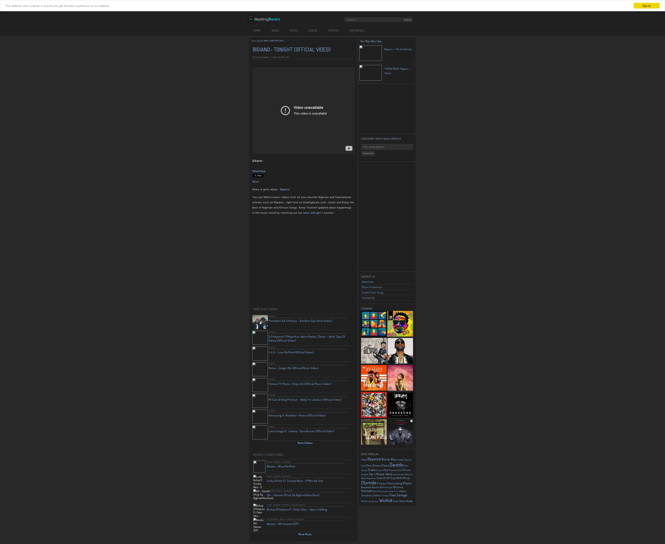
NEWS (275, 30)
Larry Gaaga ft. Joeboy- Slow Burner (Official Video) (301, 431)
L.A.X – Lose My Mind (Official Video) (291, 352)
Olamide (368, 482)
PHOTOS (334, 30)
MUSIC (294, 30)
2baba (364, 459)
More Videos (305, 443)
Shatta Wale (388, 491)
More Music (305, 534)
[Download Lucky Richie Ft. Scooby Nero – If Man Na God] (348, 480)
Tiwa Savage (398, 495)
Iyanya (364, 474)
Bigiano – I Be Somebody (398, 49)
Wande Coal (374, 501)
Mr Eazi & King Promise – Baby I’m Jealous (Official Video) (305, 399)
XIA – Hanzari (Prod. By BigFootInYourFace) (293, 495)
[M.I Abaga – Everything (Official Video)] (400, 432)
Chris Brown (373, 465)
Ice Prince (404, 470)
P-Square (382, 483)
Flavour (393, 470)
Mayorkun (371, 478)
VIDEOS (312, 30)
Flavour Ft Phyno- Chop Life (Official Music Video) (300, 384)
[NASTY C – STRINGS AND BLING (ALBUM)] (374, 351)
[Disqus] (303, 261)
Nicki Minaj (403, 478)
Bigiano (285, 189)
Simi (396, 491)
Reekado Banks (370, 487)
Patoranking (394, 483)
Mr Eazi (391, 478)
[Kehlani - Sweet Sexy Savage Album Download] (400, 378)
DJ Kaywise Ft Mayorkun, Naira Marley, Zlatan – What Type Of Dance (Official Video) (307, 338)
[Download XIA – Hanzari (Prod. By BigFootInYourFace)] (348, 494)
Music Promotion (372, 287)
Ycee (395, 501)
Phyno (407, 483)
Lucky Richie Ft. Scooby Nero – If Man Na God (295, 480)
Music (269, 462)
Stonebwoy (367, 495)
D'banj (385, 465)
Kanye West (384, 474)
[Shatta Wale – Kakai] (400, 324)
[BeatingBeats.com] (266, 23)
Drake (372, 470)
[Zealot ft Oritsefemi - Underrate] (374, 378)
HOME (257, 30)
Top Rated (286, 462)
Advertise (368, 281)
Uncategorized (299, 505)
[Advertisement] (387, 108)
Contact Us (368, 297)
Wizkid (385, 500)
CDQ (363, 465)
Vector (364, 501)
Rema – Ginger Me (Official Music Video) (294, 368)
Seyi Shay (377, 491)
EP (268, 519)
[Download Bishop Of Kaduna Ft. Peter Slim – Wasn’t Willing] (348, 508)
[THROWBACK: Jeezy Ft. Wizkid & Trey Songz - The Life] (400, 405)
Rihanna (398, 487)
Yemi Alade (406, 501)
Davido (396, 464)
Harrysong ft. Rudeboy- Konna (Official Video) (297, 415)
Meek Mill (382, 478)
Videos (272, 316)
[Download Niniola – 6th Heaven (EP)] (348, 523)
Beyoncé (374, 458)
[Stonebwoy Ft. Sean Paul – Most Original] (374, 432)
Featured (260, 41)
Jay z (372, 474)
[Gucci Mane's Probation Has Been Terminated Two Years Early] (400, 351)
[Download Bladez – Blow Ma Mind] (348, 465)
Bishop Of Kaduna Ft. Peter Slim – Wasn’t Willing (297, 509)
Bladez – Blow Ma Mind (281, 466)
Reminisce (386, 487)
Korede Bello (404, 474)
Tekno (377, 495)
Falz (386, 470)
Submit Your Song (372, 292)
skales (402, 491)
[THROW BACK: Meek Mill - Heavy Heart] (374, 405)
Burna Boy (389, 459)
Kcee (395, 474)
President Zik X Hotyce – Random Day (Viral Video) (300, 321)
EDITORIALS (357, 30)
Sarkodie (367, 491)
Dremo (379, 470)
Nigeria (276, 462)
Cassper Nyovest (404, 459)
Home (253, 41)
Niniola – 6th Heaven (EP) (283, 524)
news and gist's (313, 212)
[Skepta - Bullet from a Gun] (374, 324)
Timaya (385, 495)
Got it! (647, 5)
